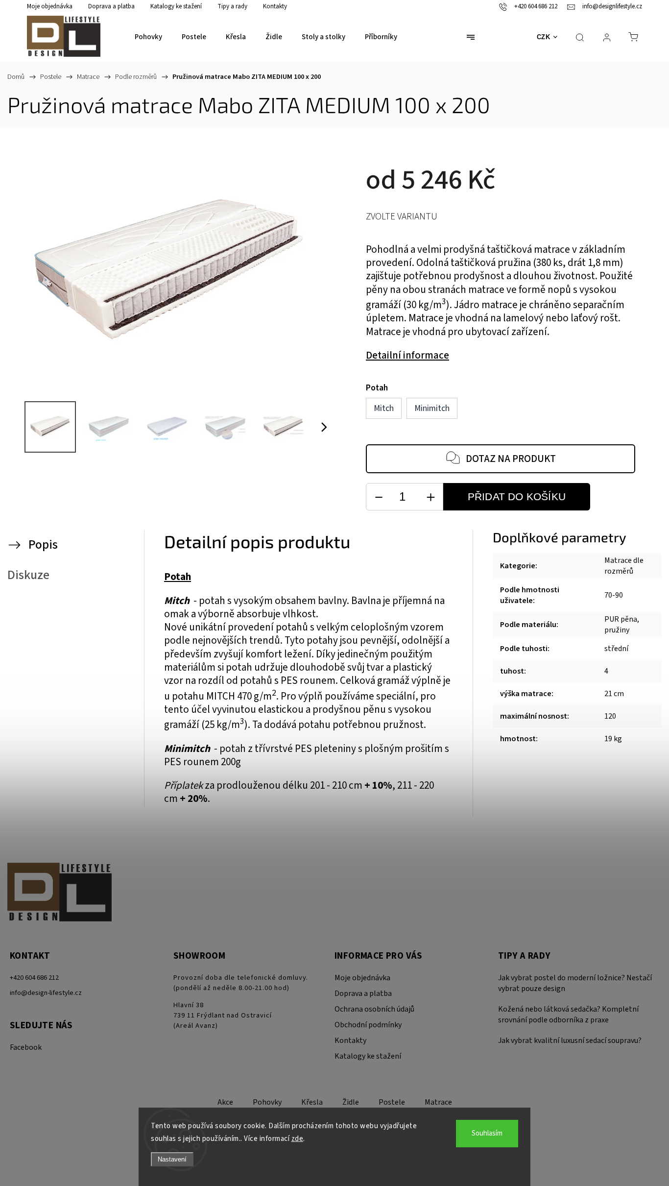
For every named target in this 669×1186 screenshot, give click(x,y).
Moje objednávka (49, 6)
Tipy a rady (232, 6)
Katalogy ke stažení (176, 6)
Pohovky (267, 1102)
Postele (392, 1102)
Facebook (26, 1047)
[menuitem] (148, 37)
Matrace (438, 1102)
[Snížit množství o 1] (378, 497)
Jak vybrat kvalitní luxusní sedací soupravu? (570, 1040)
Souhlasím (487, 1133)
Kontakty (275, 6)
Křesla (312, 1102)
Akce (225, 1102)
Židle (350, 1102)
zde (297, 1139)
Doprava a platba (111, 6)
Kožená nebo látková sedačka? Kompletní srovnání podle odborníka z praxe (568, 1014)
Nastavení (172, 1159)
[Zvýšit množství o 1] (430, 497)
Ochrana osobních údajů (374, 1009)
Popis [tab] (43, 545)
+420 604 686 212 (34, 977)
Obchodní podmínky (368, 1024)
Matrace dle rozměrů (624, 566)
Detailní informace (407, 355)
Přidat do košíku (517, 496)
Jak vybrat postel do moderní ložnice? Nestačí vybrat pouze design (575, 983)
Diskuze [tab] (28, 575)
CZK (543, 37)
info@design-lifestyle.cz (46, 993)
